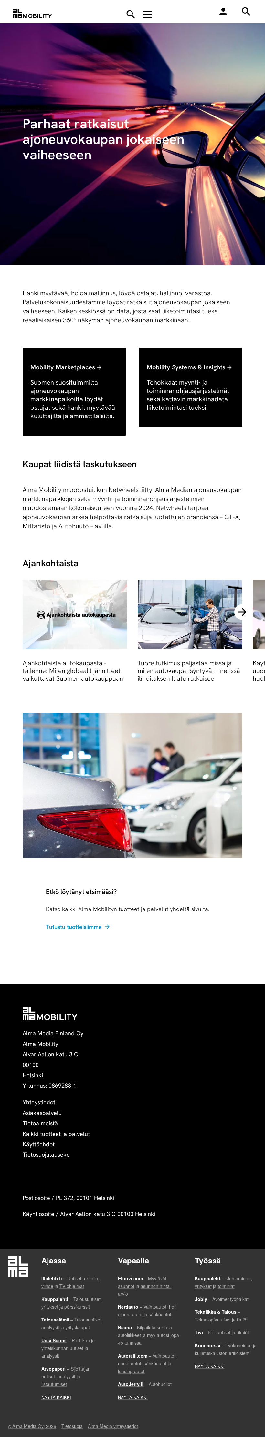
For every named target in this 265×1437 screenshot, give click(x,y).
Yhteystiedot (39, 1102)
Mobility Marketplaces (62, 367)
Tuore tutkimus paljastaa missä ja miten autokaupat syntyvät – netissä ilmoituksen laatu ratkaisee (189, 671)
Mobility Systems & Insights (186, 367)
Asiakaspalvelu (42, 1113)
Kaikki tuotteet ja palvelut (56, 1134)
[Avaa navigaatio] (147, 14)
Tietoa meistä (40, 1123)
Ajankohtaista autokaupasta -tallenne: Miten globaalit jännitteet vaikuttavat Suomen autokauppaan (73, 671)
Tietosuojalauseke (46, 1154)
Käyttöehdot (39, 1144)
